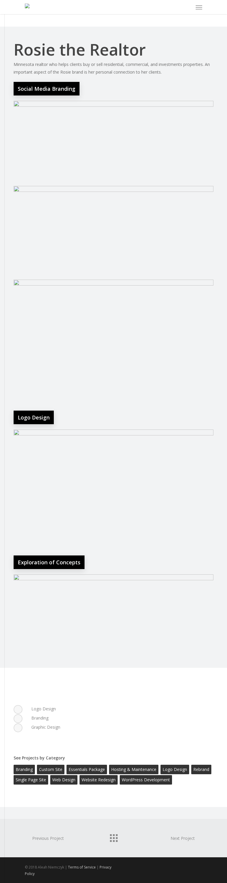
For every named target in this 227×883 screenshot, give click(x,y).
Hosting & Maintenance (133, 769)
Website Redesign (99, 779)
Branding (24, 769)
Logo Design (175, 769)
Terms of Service (82, 867)
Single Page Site (31, 779)
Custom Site (50, 769)
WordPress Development (146, 779)
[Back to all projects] (113, 837)
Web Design (63, 779)
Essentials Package (87, 769)
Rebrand (201, 769)
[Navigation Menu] (199, 7)
